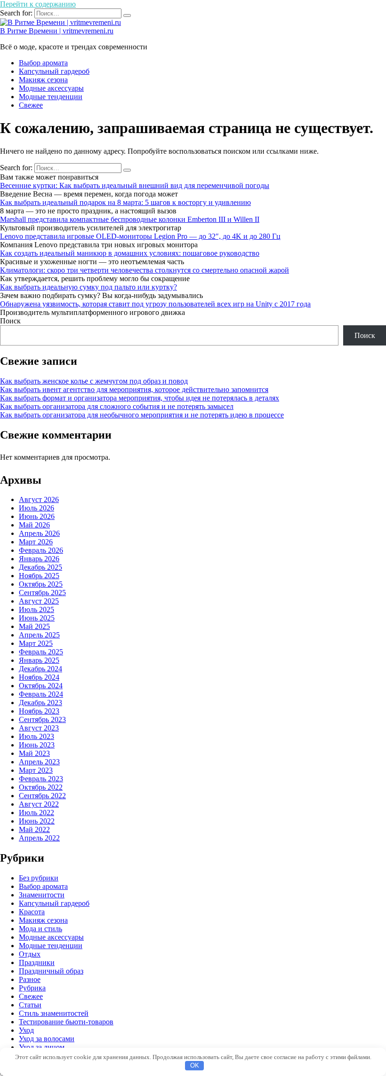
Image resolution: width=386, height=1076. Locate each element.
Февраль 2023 (41, 779)
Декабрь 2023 (40, 703)
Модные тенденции (50, 97)
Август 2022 (39, 804)
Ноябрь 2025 (39, 576)
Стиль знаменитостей (53, 1013)
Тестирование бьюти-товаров (66, 1022)
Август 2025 (39, 601)
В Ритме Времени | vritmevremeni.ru (56, 31)
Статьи (30, 1005)
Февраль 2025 (41, 652)
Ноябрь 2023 (39, 711)
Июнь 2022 (37, 821)
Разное (29, 979)
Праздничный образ (51, 971)
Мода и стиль (40, 929)
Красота (32, 912)
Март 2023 (36, 770)
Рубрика (32, 988)
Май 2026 (34, 525)
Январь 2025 (39, 660)
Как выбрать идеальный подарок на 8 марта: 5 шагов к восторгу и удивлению (125, 202)
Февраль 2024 (41, 694)
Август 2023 (39, 728)
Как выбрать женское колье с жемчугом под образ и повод (94, 381)
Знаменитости (41, 895)
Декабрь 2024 (40, 669)
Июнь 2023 (37, 745)
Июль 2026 (36, 508)
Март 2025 (36, 643)
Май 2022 (34, 829)
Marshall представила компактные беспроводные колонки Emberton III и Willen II (129, 219)
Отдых (29, 954)
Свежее (31, 105)
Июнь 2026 (37, 516)
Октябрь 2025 (41, 584)
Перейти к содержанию (38, 4)
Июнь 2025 (37, 618)
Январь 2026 (39, 559)
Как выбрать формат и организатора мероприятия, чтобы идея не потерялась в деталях (139, 398)
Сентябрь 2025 (42, 593)
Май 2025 (34, 626)
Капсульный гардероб (54, 71)
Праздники (37, 962)
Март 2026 (36, 542)
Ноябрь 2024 (39, 677)
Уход (26, 1030)
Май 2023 (34, 753)
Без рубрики (38, 878)
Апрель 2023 (39, 762)
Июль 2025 (36, 609)
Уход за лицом (41, 1047)
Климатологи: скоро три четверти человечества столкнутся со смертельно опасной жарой (144, 270)
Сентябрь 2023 (42, 719)
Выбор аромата (43, 63)
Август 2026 (39, 499)
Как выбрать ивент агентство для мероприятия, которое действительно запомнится (134, 389)
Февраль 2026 (41, 550)
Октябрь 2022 (41, 787)
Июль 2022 (36, 813)
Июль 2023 (36, 736)
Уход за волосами (46, 1039)
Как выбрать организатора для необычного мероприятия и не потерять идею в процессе (142, 415)
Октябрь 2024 (41, 686)
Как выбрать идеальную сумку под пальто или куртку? (88, 287)
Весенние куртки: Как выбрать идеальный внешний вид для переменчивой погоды (134, 185)
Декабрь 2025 (40, 567)
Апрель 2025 (39, 635)
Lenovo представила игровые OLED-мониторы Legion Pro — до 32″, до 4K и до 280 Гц (140, 236)
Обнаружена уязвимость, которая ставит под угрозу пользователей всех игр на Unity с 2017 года (155, 304)
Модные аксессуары (51, 88)
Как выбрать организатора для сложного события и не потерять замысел (116, 406)
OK (194, 1065)
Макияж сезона (43, 80)
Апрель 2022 (39, 838)
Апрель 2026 (39, 533)
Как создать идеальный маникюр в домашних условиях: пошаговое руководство (129, 253)
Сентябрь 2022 (42, 796)
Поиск (10, 321)
